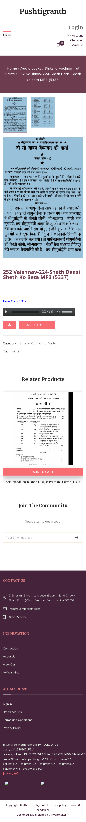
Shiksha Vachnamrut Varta (37, 343)
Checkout (76, 40)
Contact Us (10, 648)
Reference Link (12, 712)
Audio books (30, 68)
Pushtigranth (38, 805)
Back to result (37, 325)
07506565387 (18, 617)
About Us (9, 656)
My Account (75, 35)
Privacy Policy (12, 728)
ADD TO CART (43, 472)
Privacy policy (58, 805)
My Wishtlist (11, 672)
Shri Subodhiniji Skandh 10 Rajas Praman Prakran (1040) (43, 482)
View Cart (9, 664)
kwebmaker (60, 814)
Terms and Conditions (17, 720)
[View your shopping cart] (58, 45)
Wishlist (77, 45)
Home (12, 68)
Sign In (7, 704)
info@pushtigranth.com (24, 609)
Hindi (15, 351)
